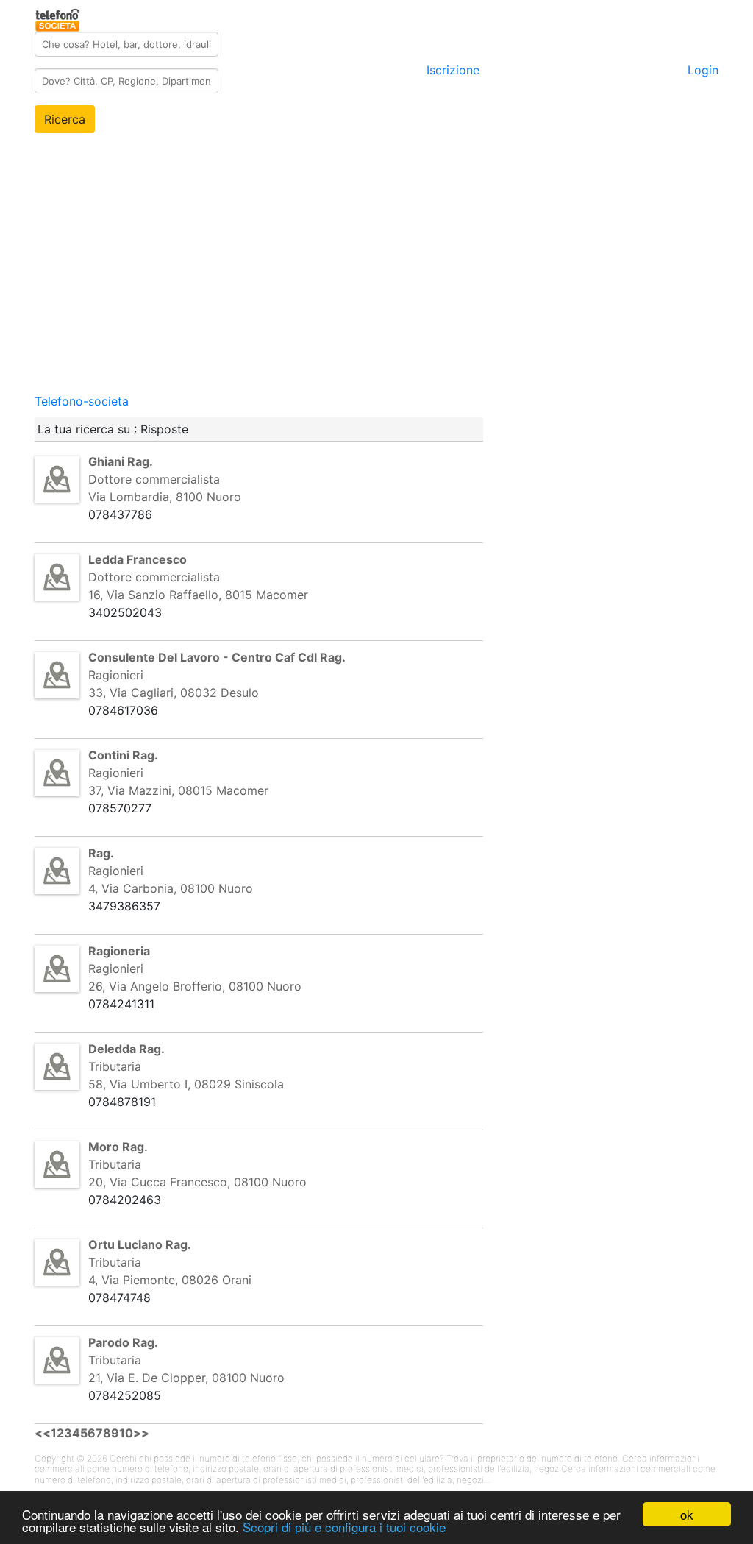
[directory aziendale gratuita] (58, 17)
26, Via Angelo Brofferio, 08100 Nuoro (194, 986)
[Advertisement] (376, 289)
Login (703, 70)
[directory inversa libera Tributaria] (57, 1065)
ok (686, 1514)
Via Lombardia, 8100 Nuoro (164, 496)
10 (126, 1433)
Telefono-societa (82, 401)
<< (43, 1433)
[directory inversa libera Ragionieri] (57, 674)
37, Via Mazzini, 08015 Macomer (178, 790)
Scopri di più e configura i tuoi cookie (344, 1527)
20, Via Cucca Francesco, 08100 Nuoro (197, 1182)
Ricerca (64, 119)
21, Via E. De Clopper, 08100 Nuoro (186, 1377)
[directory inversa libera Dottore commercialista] (57, 478)
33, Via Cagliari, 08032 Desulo (173, 692)
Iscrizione (453, 70)
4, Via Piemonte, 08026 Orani (169, 1279)
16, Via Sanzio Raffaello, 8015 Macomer (198, 594)
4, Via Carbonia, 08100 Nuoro (170, 888)
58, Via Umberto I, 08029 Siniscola (186, 1084)
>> (141, 1433)
